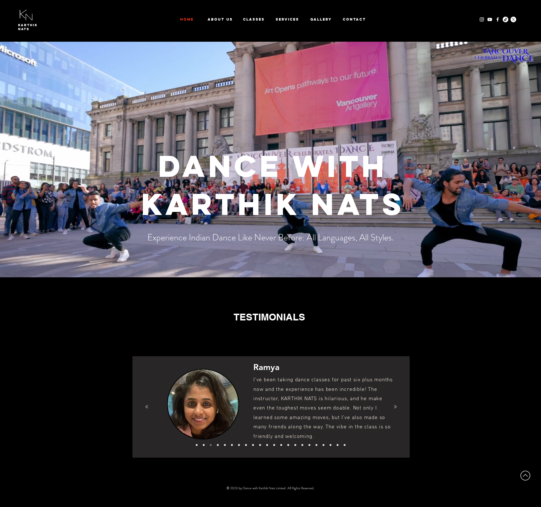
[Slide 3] (211, 445)
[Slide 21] (337, 445)
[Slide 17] (309, 445)
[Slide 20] (330, 445)
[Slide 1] (197, 445)
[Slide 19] (323, 445)
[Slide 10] (260, 445)
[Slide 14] (288, 445)
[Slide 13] (281, 445)
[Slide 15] (295, 445)
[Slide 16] (302, 445)
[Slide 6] (232, 445)
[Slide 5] (225, 445)
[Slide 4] (218, 445)
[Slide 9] (253, 445)
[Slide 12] (274, 445)
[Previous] (146, 407)
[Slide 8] (246, 445)
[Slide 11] (267, 445)
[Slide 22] (344, 445)
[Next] (394, 407)
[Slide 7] (239, 445)
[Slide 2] (204, 445)
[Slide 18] (316, 445)
